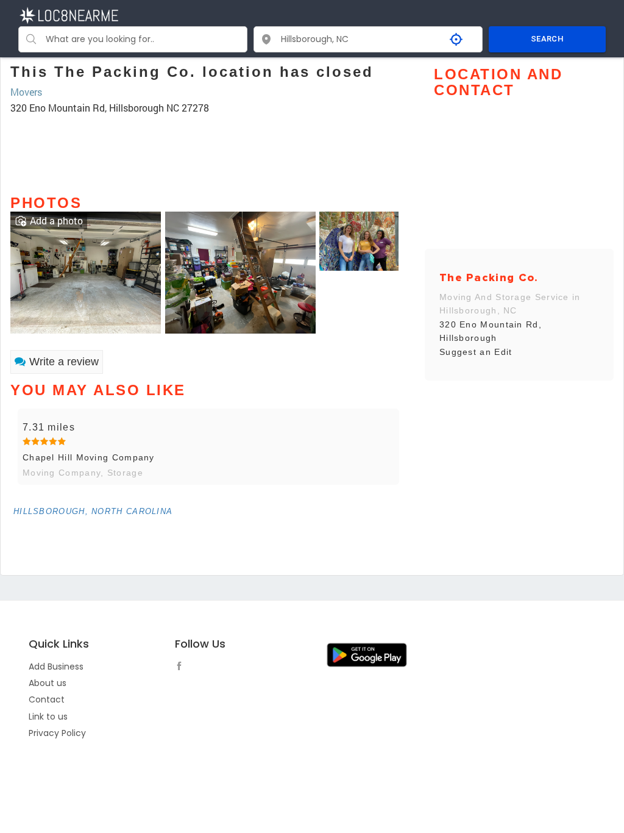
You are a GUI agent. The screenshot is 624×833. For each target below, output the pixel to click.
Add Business (56, 666)
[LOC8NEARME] (68, 14)
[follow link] (182, 668)
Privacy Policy (57, 733)
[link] (85, 271)
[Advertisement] (208, 148)
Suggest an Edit (475, 352)
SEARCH (547, 38)
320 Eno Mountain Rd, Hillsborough (490, 331)
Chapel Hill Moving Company (89, 457)
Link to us (48, 716)
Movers (26, 91)
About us (47, 683)
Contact (47, 699)
